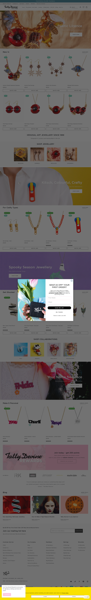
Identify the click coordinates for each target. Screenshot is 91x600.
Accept (45, 596)
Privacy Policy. (65, 592)
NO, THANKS (59, 312)
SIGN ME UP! (59, 308)
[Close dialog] (72, 281)
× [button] (24, 586)
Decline (74, 596)
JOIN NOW (7, 594)
